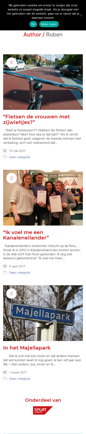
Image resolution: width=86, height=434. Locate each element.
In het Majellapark (27, 348)
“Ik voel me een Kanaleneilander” (26, 235)
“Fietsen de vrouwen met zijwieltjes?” (36, 119)
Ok (33, 24)
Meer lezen (49, 24)
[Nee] (81, 15)
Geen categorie (19, 157)
